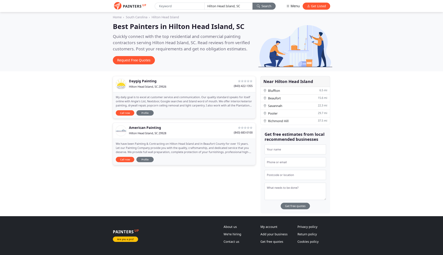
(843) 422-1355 (243, 86)
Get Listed (318, 6)
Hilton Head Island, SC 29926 (147, 87)
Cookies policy (308, 241)
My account (268, 227)
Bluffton (297, 90)
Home (117, 17)
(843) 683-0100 (243, 132)
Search (266, 6)
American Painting (145, 127)
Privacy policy (307, 227)
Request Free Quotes (134, 60)
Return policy (307, 234)
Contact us (231, 241)
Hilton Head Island (165, 17)
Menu (295, 6)
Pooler (297, 113)
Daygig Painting (143, 81)
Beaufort (297, 98)
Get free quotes (295, 206)
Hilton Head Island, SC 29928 (147, 133)
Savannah (297, 106)
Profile (145, 113)
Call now (125, 113)
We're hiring (232, 234)
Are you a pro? (125, 239)
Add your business (274, 234)
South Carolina (136, 17)
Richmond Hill (297, 121)
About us (230, 227)
